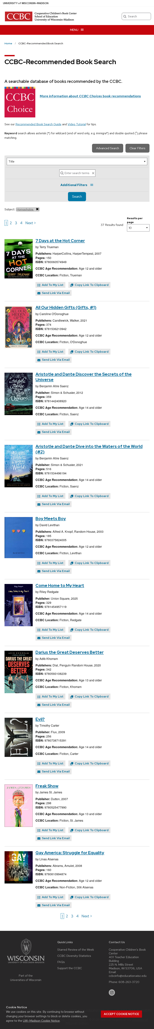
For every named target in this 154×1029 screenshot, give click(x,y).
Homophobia (25, 209)
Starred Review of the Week (75, 950)
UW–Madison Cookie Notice (41, 1021)
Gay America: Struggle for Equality (69, 852)
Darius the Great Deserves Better (69, 652)
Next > (30, 222)
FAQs (61, 962)
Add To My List (52, 285)
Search (77, 196)
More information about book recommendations (90, 96)
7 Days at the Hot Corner (60, 240)
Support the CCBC (69, 968)
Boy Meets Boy (50, 518)
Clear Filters (137, 148)
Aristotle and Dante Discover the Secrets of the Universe (83, 377)
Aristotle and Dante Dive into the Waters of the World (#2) (89, 449)
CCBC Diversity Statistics (74, 956)
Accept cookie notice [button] (121, 1014)
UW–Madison (25, 3)
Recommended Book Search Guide (38, 124)
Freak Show (46, 786)
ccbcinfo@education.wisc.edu (127, 976)
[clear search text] (93, 173)
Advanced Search (107, 148)
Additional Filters (73, 185)
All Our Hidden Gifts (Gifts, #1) (65, 307)
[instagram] (112, 992)
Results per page (135, 220)
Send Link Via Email (55, 293)
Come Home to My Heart (59, 585)
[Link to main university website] (26, 964)
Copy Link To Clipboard (91, 285)
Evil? (40, 719)
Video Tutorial (77, 124)
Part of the (25, 978)
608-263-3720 (129, 982)
